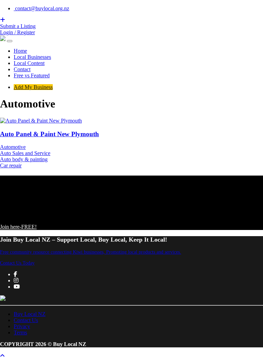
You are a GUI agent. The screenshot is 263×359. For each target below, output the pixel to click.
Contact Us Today (17, 263)
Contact (22, 69)
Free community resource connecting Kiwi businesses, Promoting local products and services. (90, 252)
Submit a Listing (18, 26)
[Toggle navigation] (9, 41)
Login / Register (17, 32)
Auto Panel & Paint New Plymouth (49, 134)
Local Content (29, 63)
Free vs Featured (32, 75)
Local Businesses (32, 57)
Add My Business (33, 87)
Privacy (22, 326)
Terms (20, 332)
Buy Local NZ (30, 314)
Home (20, 51)
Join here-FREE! (18, 227)
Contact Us (26, 320)
